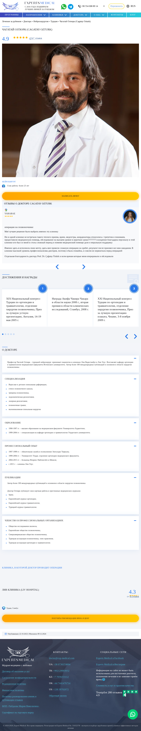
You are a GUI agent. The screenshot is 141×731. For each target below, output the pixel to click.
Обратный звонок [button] (58, 695)
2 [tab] (5, 334)
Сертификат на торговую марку (18, 712)
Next (83, 266)
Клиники (57, 15)
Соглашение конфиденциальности (19, 677)
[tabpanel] (25, 308)
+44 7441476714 (62, 683)
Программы (12, 15)
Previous (57, 266)
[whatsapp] (133, 714)
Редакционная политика (14, 684)
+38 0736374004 (62, 664)
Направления (34, 15)
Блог (133, 15)
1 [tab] (2, 334)
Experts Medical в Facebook (110, 658)
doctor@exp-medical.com (61, 658)
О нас (97, 15)
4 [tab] (11, 334)
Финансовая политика (13, 690)
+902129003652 (61, 670)
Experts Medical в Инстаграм (110, 664)
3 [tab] (8, 334)
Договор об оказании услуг (16, 671)
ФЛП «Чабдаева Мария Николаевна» (20, 706)
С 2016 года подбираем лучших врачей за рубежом (39, 8)
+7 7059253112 (61, 677)
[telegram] (70, 6)
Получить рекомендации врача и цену (70, 618)
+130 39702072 (61, 689)
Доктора (79, 15)
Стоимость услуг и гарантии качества (115, 685)
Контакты (117, 15)
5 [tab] (13, 334)
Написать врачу (70, 196)
